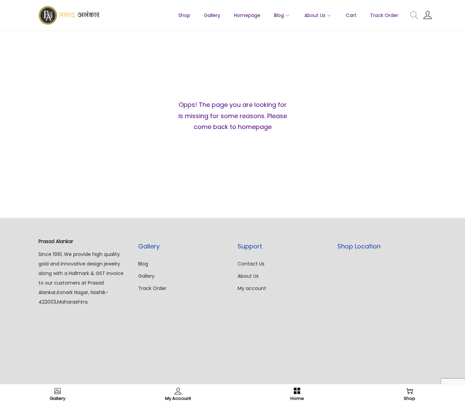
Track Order (152, 288)
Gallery (146, 276)
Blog (143, 263)
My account (252, 288)
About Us (248, 276)
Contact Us (251, 263)
